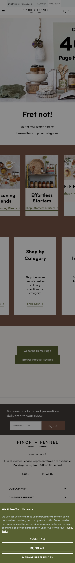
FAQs (25, 474)
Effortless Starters (42, 197)
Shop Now (33, 303)
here (48, 126)
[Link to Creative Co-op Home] (37, 444)
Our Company (18, 488)
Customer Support (21, 497)
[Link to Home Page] (36, 10)
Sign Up (53, 426)
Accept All (37, 539)
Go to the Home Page (37, 350)
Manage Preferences (37, 557)
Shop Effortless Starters (40, 208)
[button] (3, 11)
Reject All (37, 548)
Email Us (47, 474)
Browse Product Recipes (37, 359)
